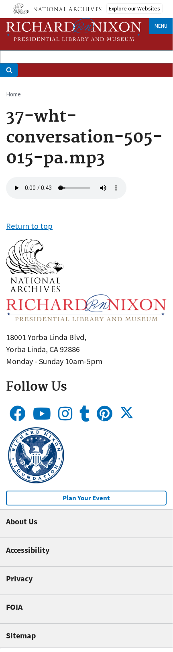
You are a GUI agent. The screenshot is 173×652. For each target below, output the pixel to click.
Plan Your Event (86, 497)
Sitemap (21, 635)
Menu (161, 25)
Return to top (29, 226)
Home (13, 94)
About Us (21, 521)
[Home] (74, 29)
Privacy (19, 578)
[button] (34, 289)
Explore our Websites (134, 8)
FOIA (14, 607)
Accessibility (27, 550)
